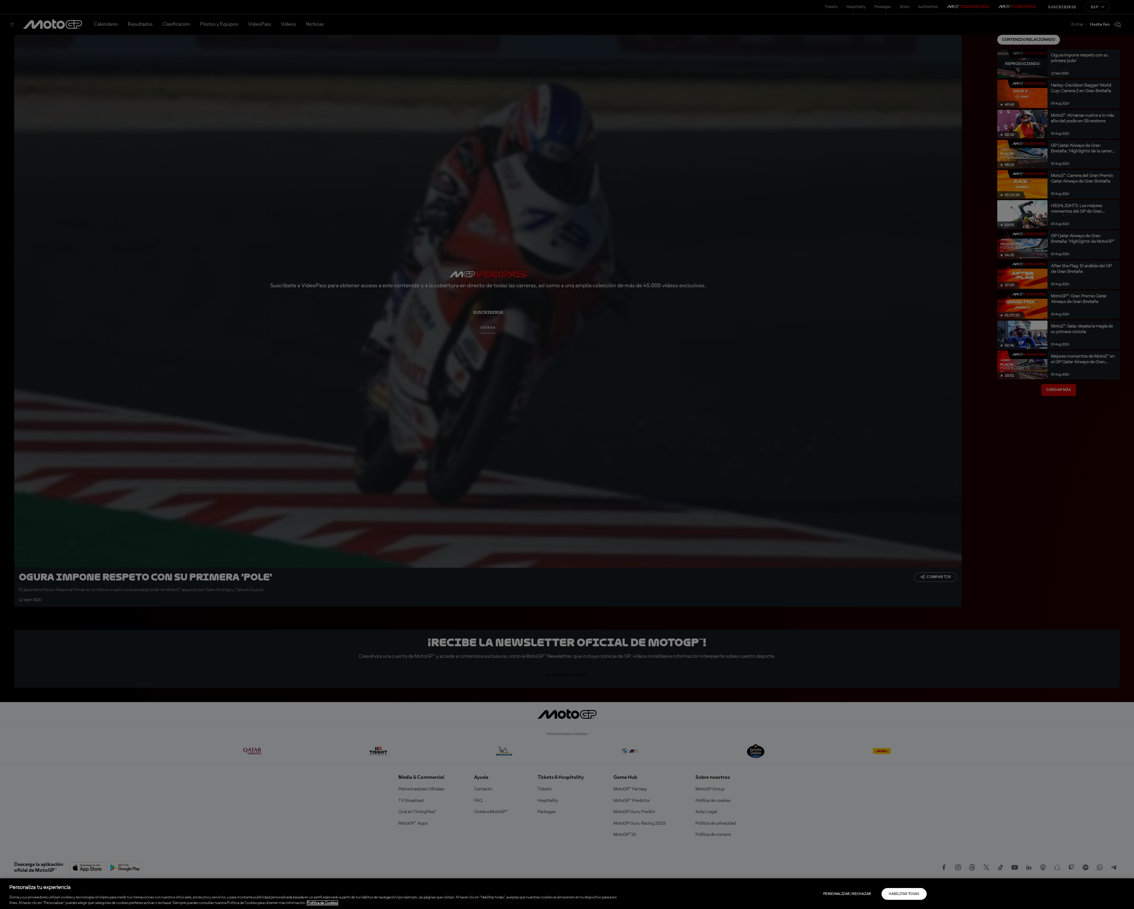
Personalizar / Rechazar (847, 894)
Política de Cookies (322, 903)
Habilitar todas (904, 894)
